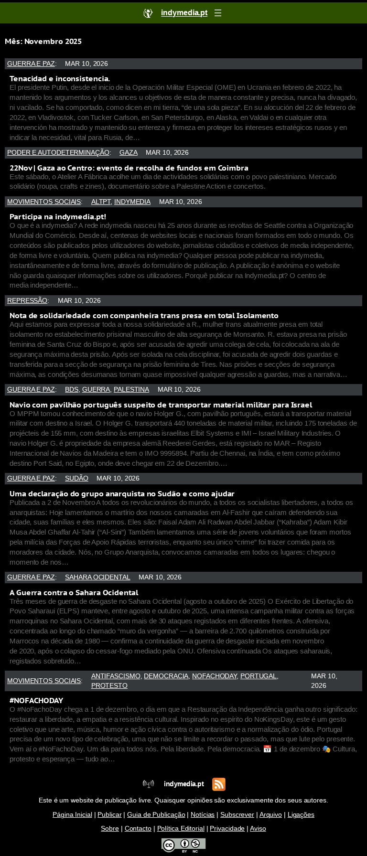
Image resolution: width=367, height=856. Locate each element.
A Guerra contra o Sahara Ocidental (74, 592)
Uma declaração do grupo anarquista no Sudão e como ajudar (122, 493)
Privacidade (227, 828)
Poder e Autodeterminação (58, 152)
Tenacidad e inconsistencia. (60, 78)
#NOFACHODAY (36, 700)
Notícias (203, 814)
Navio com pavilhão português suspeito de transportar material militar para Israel (161, 404)
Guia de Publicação (156, 814)
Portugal (258, 676)
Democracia (166, 676)
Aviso (258, 828)
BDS (71, 389)
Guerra (96, 389)
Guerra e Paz (31, 63)
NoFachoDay (214, 676)
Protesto (109, 685)
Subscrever (237, 814)
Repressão (27, 300)
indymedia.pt (184, 784)
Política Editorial (181, 828)
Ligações (301, 814)
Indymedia (132, 201)
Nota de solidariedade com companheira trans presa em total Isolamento (144, 315)
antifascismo (115, 676)
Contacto (138, 828)
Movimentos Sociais (44, 201)
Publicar (109, 814)
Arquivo (270, 814)
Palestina (131, 389)
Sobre (110, 828)
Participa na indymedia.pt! (58, 216)
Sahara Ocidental (97, 577)
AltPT (101, 201)
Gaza (128, 152)
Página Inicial (72, 814)
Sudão (76, 478)
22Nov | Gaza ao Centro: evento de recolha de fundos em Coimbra (129, 167)
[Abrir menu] (218, 13)
